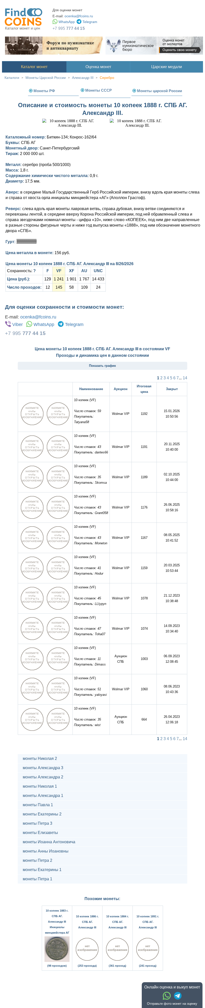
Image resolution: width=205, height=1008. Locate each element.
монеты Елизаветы (40, 832)
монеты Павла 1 (38, 805)
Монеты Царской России (46, 78)
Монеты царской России (159, 91)
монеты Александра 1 (43, 795)
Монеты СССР (98, 90)
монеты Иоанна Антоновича (49, 842)
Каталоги (11, 78)
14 (185, 378)
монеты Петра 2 (37, 860)
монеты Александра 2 (43, 777)
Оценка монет (98, 67)
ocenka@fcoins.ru (78, 16)
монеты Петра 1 (37, 879)
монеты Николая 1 (40, 786)
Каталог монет (34, 67)
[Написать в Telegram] (177, 995)
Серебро (107, 78)
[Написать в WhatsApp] (166, 995)
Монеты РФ (44, 91)
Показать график (102, 366)
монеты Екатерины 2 (42, 814)
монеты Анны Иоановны (45, 851)
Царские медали (166, 67)
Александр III (83, 78)
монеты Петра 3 (37, 823)
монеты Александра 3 (43, 768)
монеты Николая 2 (40, 758)
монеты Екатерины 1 (42, 870)
